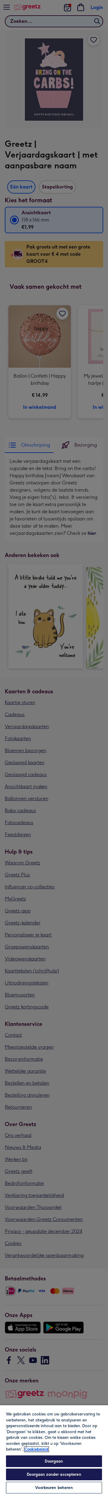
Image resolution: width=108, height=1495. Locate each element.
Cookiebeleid (36, 1449)
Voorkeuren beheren (54, 1487)
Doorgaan (54, 1461)
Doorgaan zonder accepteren (54, 1474)
